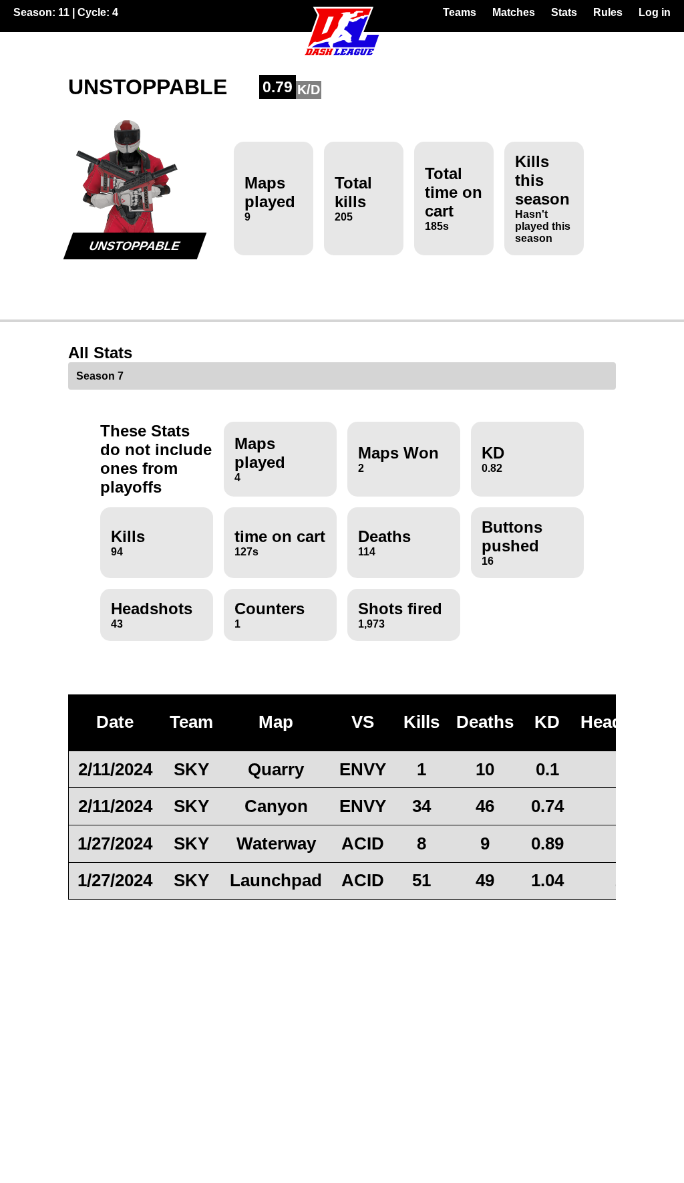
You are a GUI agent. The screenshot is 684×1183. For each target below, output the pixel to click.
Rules (608, 12)
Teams (459, 12)
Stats (564, 12)
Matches (513, 12)
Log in (655, 12)
